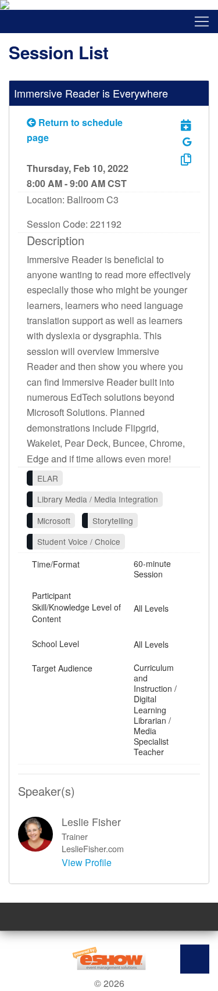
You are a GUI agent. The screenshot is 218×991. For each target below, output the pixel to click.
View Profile (87, 862)
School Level (55, 643)
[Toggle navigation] (109, 21)
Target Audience (62, 668)
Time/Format (56, 564)
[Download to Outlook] (177, 124)
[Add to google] (187, 141)
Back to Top (194, 959)
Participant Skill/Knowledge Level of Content (76, 607)
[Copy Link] (177, 158)
